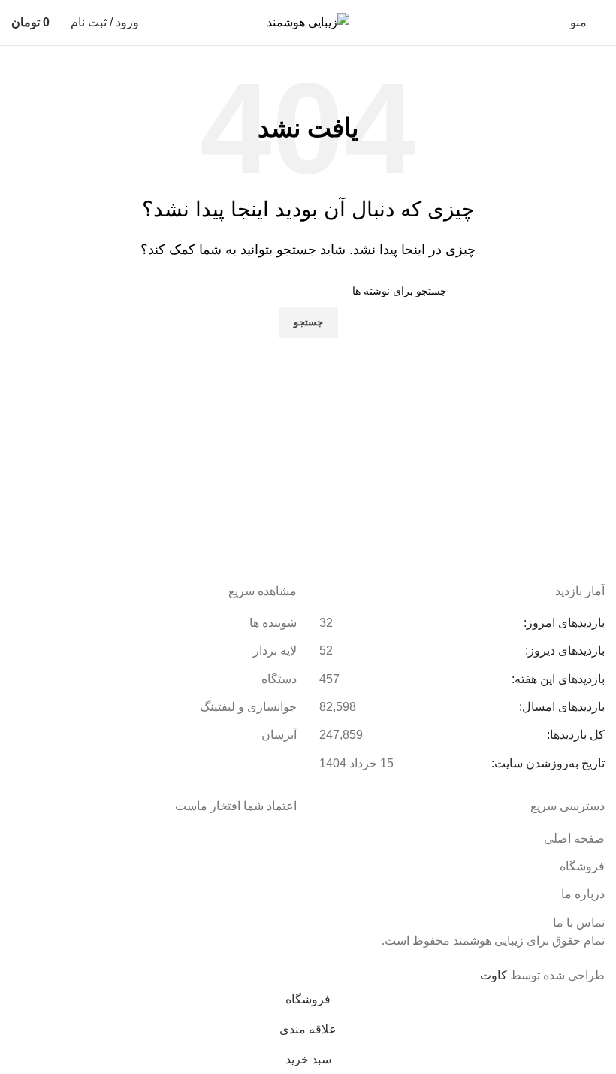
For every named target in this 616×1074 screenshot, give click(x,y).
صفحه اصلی (574, 838)
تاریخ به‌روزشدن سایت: (546, 763)
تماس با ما (579, 922)
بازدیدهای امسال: (560, 706)
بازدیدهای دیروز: (563, 650)
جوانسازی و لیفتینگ (248, 706)
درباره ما (583, 894)
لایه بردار (275, 650)
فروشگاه (582, 866)
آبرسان (279, 734)
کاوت (493, 975)
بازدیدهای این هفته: (557, 679)
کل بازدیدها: (574, 734)
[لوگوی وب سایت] (308, 21)
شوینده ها (273, 622)
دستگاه (279, 679)
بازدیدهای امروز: (563, 622)
